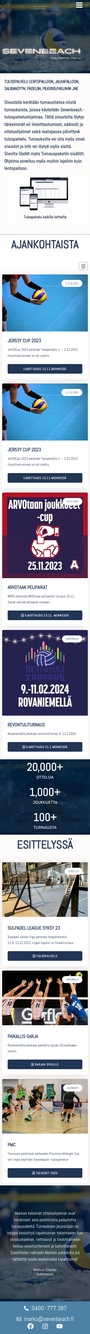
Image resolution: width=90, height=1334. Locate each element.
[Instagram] (45, 1326)
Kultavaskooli (45, 1274)
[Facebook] (30, 1326)
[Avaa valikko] (79, 5)
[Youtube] (59, 1326)
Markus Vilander (45, 1269)
